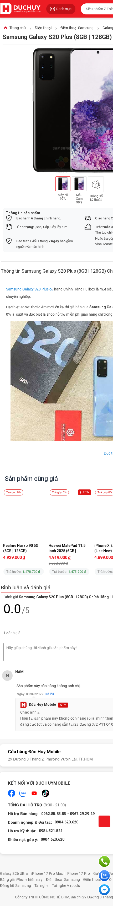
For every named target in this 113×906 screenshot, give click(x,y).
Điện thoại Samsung (63, 879)
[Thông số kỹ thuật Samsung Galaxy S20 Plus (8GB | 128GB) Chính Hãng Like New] (96, 184)
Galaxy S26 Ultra (14, 873)
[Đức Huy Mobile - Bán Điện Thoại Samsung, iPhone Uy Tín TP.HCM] (20, 9)
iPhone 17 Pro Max (47, 873)
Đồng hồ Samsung (15, 885)
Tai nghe (41, 885)
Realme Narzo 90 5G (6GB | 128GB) (21, 548)
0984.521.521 (51, 831)
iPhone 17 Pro (78, 873)
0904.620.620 (66, 822)
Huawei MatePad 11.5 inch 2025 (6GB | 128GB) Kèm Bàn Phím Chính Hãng (68, 548)
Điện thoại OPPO (97, 879)
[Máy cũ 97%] (62, 183)
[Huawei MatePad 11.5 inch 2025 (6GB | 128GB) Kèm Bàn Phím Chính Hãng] (69, 517)
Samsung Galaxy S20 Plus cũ (29, 289)
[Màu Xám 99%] (79, 183)
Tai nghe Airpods (66, 885)
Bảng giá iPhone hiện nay (21, 879)
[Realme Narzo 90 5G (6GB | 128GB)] (24, 517)
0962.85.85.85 (53, 814)
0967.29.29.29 (82, 814)
